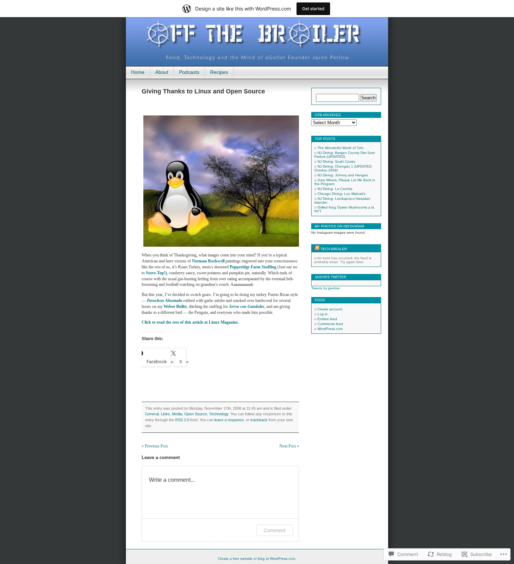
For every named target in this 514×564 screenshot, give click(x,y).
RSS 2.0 (182, 420)
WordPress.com (330, 329)
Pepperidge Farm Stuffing (253, 267)
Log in (322, 314)
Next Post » (289, 446)
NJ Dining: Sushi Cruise (336, 161)
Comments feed (330, 324)
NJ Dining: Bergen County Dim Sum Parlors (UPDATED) (344, 154)
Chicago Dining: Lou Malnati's (341, 194)
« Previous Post (155, 446)
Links (165, 414)
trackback (258, 420)
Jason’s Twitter (330, 277)
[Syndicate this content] (317, 249)
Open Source (195, 414)
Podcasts (189, 72)
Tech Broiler (334, 249)
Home (137, 72)
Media (177, 414)
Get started (313, 8)
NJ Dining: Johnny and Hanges (342, 175)
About (161, 72)
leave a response (229, 420)
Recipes (219, 72)
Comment (275, 530)
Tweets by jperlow (325, 288)
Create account (329, 309)
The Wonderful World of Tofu (340, 148)
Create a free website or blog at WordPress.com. (257, 559)
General (152, 414)
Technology (218, 414)
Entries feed (327, 319)
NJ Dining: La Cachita (334, 189)
